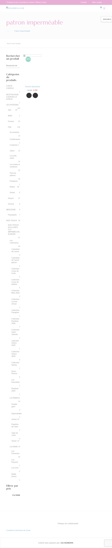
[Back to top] (106, 542)
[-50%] (32, 56)
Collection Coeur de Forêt (15, 271)
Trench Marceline (32, 87)
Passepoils (12, 215)
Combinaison (15, 139)
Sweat (13, 441)
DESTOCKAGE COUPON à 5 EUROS (12, 97)
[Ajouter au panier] (35, 95)
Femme (11, 121)
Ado (9, 110)
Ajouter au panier (35, 95)
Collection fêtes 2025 (15, 292)
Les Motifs (14, 447)
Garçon (11, 198)
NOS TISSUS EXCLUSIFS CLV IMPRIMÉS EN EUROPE (14, 229)
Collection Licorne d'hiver (15, 301)
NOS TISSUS (11, 220)
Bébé (10, 116)
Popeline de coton (14, 425)
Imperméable (16, 413)
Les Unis (14, 468)
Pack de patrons (13, 174)
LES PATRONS (12, 105)
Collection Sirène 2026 (15, 354)
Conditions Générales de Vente (18, 530)
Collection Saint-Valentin (15, 332)
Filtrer (16, 495)
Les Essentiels (15, 381)
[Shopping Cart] (99, 8)
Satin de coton (14, 434)
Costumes (14, 145)
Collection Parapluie (15, 311)
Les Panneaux (15, 452)
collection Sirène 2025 (15, 343)
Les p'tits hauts (13, 157)
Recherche (18, 66)
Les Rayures (14, 461)
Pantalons (14, 181)
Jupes (12, 151)
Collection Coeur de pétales (15, 282)
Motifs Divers (14, 475)
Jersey (14, 419)
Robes (12, 187)
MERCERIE (11, 210)
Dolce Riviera (14, 372)
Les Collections (14, 242)
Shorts (12, 192)
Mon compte (97, 2)
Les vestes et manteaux (15, 165)
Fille (9, 127)
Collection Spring (15, 364)
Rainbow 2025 (14, 390)
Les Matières (15, 398)
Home (8, 31)
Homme (11, 204)
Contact (84, 2)
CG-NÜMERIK (67, 543)
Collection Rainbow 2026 (15, 321)
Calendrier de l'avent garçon (15, 260)
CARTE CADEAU (10, 87)
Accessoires (14, 132)
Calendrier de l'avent (15, 250)
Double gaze (14, 405)
